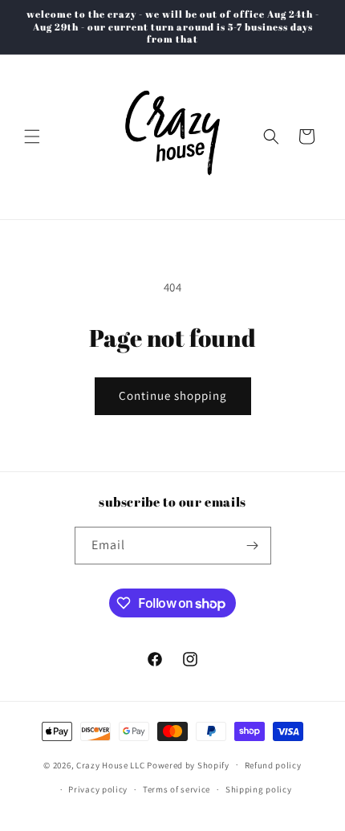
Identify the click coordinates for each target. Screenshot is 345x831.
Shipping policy (258, 789)
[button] (32, 136)
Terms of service (176, 789)
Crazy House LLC (110, 764)
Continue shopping (173, 395)
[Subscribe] (252, 545)
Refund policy (273, 765)
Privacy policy (98, 789)
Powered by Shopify (188, 764)
